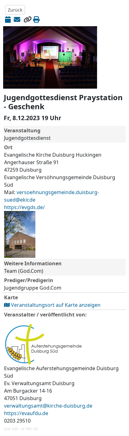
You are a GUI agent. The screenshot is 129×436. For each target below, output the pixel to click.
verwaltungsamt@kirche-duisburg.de (48, 405)
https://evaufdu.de (26, 413)
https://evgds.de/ (24, 207)
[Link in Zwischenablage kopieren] (27, 19)
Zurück (15, 10)
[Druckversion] (36, 19)
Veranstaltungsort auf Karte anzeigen (55, 304)
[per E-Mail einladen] (17, 19)
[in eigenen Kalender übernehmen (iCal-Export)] (8, 19)
